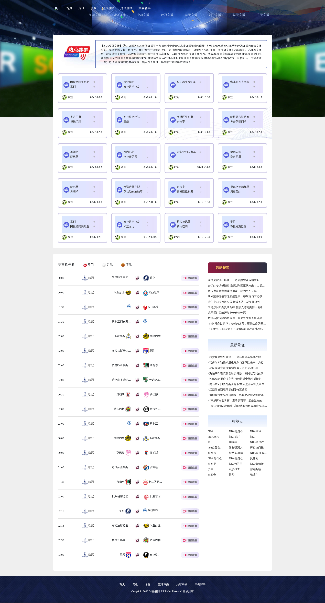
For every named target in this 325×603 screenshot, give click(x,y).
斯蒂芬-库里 (236, 453)
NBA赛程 (213, 436)
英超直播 (95, 15)
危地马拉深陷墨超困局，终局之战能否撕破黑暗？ (237, 318)
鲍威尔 (254, 474)
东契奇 (212, 474)
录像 (93, 8)
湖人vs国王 (235, 463)
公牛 (210, 469)
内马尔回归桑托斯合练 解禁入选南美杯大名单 (235, 307)
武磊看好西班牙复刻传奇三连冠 (227, 312)
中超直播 (143, 15)
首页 (69, 8)
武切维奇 (234, 469)
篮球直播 (108, 8)
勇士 (210, 442)
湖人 (252, 436)
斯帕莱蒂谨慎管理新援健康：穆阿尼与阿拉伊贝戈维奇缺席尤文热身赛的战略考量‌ (256, 296)
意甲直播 (263, 15)
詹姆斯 (212, 453)
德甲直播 (191, 15)
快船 (231, 474)
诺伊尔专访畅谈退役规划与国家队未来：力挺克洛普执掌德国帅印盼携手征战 (254, 285)
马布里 (212, 463)
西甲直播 (215, 15)
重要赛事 (144, 8)
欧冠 (70, 97)
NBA (211, 431)
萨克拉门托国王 (259, 447)
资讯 (81, 8)
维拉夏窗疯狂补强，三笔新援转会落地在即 (233, 280)
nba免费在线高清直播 (220, 447)
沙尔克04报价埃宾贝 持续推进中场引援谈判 (234, 301)
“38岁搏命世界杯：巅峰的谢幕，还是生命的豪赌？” (239, 323)
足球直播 (126, 8)
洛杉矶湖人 (236, 447)
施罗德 (233, 442)
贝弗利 (254, 458)
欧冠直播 (167, 15)
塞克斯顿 (255, 469)
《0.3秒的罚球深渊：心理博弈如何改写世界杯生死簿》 (241, 329)
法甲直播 (239, 15)
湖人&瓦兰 (235, 436)
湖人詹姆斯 (257, 463)
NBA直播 (119, 15)
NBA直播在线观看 (261, 442)
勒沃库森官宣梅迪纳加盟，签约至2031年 (232, 291)
